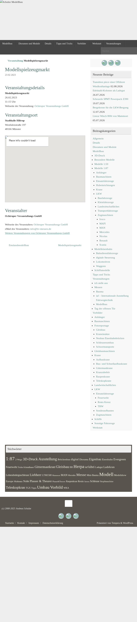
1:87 (10, 458)
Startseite (9, 523)
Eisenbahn (107, 459)
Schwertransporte (105, 346)
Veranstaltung (15, 60)
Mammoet (56, 475)
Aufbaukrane (103, 359)
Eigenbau (95, 459)
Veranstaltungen (101, 278)
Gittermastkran (45, 467)
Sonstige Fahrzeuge (104, 423)
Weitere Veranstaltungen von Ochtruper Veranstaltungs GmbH (37, 233)
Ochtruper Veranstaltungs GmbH (52, 106)
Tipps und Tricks (101, 274)
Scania (102, 244)
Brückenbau (64, 459)
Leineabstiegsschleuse (17, 475)
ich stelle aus (101, 283)
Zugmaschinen (105, 215)
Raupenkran (71, 481)
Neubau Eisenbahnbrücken (110, 338)
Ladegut (99, 467)
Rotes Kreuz (104, 402)
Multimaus (18, 481)
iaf (86, 467)
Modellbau (98, 151)
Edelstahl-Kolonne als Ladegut (109, 90)
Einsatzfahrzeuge (105, 181)
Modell (106, 474)
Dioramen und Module (104, 147)
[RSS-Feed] (111, 63)
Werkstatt (97, 427)
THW (100, 406)
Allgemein (98, 138)
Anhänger (101, 172)
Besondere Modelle (104, 159)
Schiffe (98, 419)
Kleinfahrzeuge (106, 202)
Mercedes (104, 232)
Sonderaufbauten (105, 410)
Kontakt (21, 523)
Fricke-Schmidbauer (26, 467)
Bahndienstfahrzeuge (107, 253)
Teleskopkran (15, 487)
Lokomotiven (103, 261)
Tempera (116, 523)
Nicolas (103, 236)
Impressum (34, 523)
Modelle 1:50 (101, 164)
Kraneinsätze (103, 334)
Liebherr (35, 475)
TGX (28, 488)
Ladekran (109, 467)
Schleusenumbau (105, 342)
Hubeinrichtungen (105, 185)
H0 (71, 467)
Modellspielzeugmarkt (70, 245)
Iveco (102, 219)
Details (96, 142)
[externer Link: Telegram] (118, 63)
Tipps (33, 488)
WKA (66, 487)
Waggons (101, 266)
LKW (99, 193)
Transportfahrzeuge (108, 210)
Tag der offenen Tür (104, 308)
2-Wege (18, 459)
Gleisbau (100, 329)
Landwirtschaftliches (108, 206)
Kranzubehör (103, 372)
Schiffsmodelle (102, 270)
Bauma (99, 291)
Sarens (86, 481)
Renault (103, 240)
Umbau (43, 487)
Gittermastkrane (104, 368)
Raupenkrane (103, 376)
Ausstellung (47, 459)
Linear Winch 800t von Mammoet (110, 116)
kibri (91, 467)
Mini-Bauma (93, 475)
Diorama (83, 459)
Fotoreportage (101, 325)
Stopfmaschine (106, 481)
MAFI (102, 223)
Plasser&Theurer (58, 481)
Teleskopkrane (103, 380)
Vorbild (56, 487)
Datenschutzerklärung (53, 523)
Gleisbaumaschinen (104, 351)
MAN (102, 227)
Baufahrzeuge (105, 198)
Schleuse (94, 481)
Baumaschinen (103, 176)
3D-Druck (99, 155)
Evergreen (119, 459)
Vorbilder (97, 312)
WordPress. (128, 523)
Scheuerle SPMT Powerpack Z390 (110, 99)
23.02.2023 (10, 75)
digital (75, 459)
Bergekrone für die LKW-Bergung (110, 107)
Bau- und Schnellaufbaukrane (111, 363)
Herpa (79, 466)
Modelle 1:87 (101, 168)
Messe (81, 475)
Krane (99, 189)
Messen (98, 287)
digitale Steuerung (105, 257)
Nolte (26, 481)
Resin (81, 481)
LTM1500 (47, 475)
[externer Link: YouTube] (104, 63)
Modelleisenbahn (103, 249)
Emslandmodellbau (18, 245)
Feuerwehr (103, 397)
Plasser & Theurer (41, 481)
